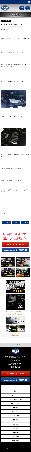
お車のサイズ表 (15, 335)
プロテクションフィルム (15, 399)
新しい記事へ (7, 222)
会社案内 (15, 428)
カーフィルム (15, 411)
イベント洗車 (15, 415)
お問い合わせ (15, 440)
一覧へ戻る (16, 222)
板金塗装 (15, 407)
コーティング (15, 395)
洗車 (15, 391)
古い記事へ (25, 222)
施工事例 (15, 420)
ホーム (15, 386)
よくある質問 (15, 436)
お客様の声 (15, 432)
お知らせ (15, 424)
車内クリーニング (15, 403)
